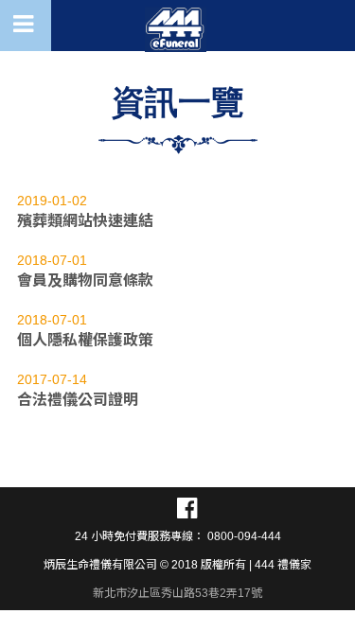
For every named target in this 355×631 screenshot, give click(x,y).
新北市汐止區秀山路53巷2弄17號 (177, 593)
